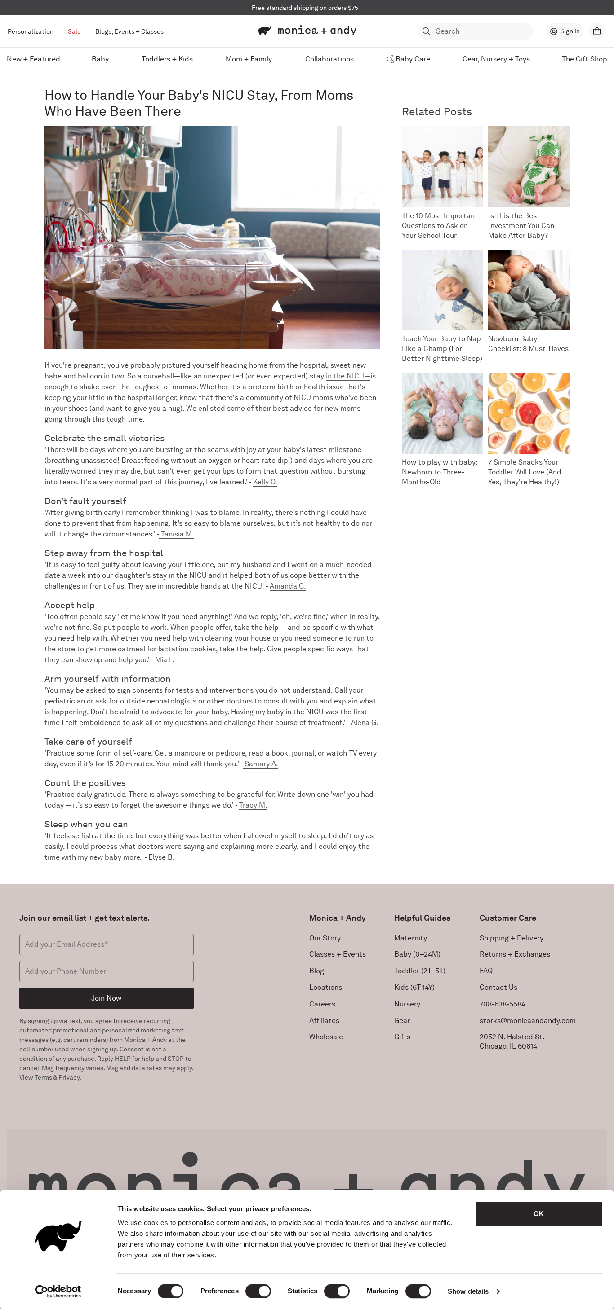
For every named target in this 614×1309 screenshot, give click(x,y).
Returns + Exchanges (515, 954)
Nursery (407, 1004)
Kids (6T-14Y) (414, 987)
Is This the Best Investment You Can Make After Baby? (521, 225)
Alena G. (364, 722)
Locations (325, 987)
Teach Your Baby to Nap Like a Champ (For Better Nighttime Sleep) (442, 348)
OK (539, 1213)
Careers (322, 1004)
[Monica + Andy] (307, 30)
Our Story (325, 938)
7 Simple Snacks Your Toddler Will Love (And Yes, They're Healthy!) (524, 472)
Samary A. (260, 764)
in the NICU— (348, 376)
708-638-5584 (502, 1004)
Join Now (106, 998)
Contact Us (498, 987)
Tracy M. (253, 805)
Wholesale (326, 1036)
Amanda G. (288, 586)
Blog (316, 970)
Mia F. (164, 659)
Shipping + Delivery (511, 938)
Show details (468, 1291)
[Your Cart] (597, 31)
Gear (402, 1020)
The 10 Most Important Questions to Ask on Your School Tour (440, 225)
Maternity (410, 938)
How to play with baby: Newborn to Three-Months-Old (439, 472)
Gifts (402, 1036)
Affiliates (324, 1020)
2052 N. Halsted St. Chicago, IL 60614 (512, 1041)
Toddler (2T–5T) (419, 970)
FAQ (486, 970)
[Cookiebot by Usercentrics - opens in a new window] (58, 1291)
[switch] (258, 1291)
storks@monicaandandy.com (528, 1020)
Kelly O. (265, 482)
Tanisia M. (176, 534)
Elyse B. (161, 857)
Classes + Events (337, 954)
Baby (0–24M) (417, 954)
